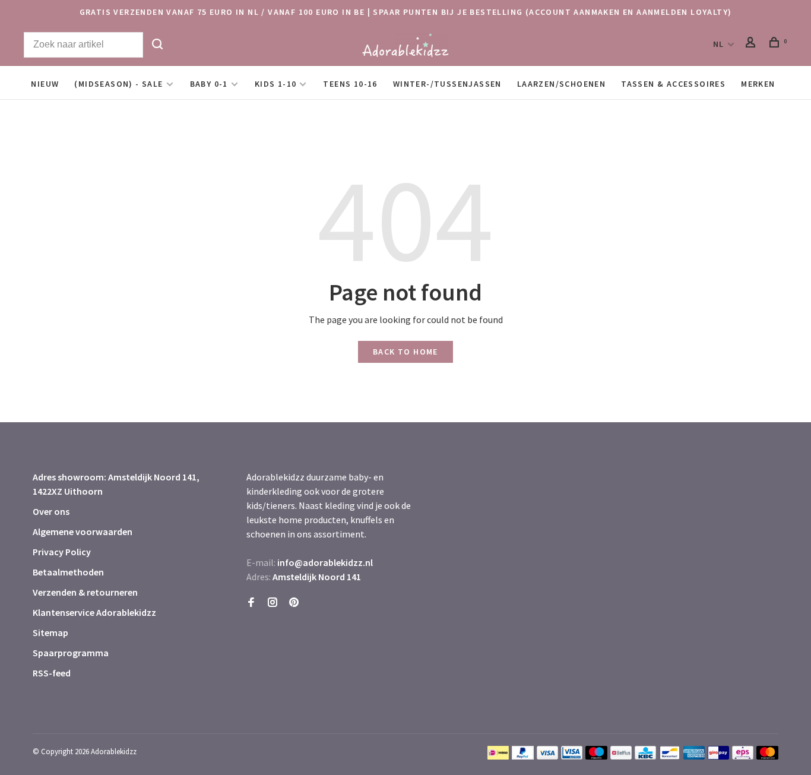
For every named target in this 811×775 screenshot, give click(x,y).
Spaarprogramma (71, 653)
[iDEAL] (498, 756)
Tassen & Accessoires (673, 83)
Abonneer (611, 681)
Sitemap (50, 632)
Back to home (405, 351)
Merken (758, 83)
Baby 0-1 (209, 83)
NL (718, 44)
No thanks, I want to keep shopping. (637, 744)
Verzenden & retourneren (85, 592)
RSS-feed (52, 673)
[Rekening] (752, 44)
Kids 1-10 (276, 83)
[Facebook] (251, 603)
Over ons (51, 511)
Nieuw (45, 83)
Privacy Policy (62, 552)
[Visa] (548, 756)
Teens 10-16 (350, 83)
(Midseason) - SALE (118, 83)
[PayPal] (523, 756)
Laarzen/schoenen (561, 83)
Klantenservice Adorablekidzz (94, 612)
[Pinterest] (294, 603)
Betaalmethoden (68, 572)
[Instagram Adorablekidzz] (272, 603)
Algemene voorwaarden (82, 531)
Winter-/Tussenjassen (447, 83)
